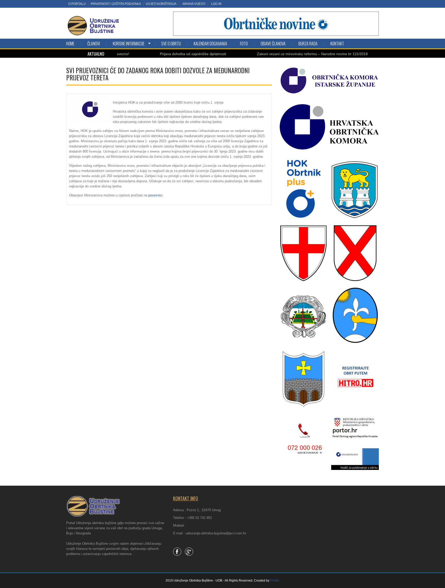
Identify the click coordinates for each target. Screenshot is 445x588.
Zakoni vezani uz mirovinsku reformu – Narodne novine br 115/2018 (297, 54)
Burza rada (308, 43)
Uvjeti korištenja (161, 4)
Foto (244, 43)
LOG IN (216, 4)
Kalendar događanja (210, 43)
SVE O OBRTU (171, 43)
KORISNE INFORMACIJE (128, 43)
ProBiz (274, 580)
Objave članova (273, 43)
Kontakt (337, 43)
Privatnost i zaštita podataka (116, 4)
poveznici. (156, 195)
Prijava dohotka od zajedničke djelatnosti (178, 54)
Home (70, 43)
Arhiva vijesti (193, 4)
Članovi (93, 43)
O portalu (77, 4)
